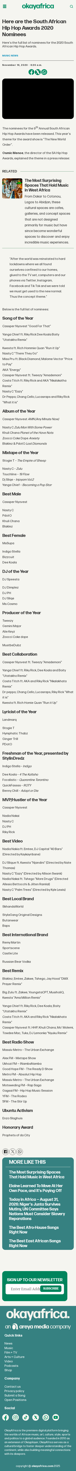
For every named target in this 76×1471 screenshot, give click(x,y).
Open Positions (15, 1400)
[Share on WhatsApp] (44, 72)
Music (8, 1348)
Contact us (12, 1387)
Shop (8, 1370)
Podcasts (11, 1366)
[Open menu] (4, 6)
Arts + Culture (14, 1357)
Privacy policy (14, 1391)
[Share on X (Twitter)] (38, 72)
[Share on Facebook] (31, 72)
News (8, 1343)
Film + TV (10, 1352)
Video (8, 1361)
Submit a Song (14, 1395)
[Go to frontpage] (38, 6)
